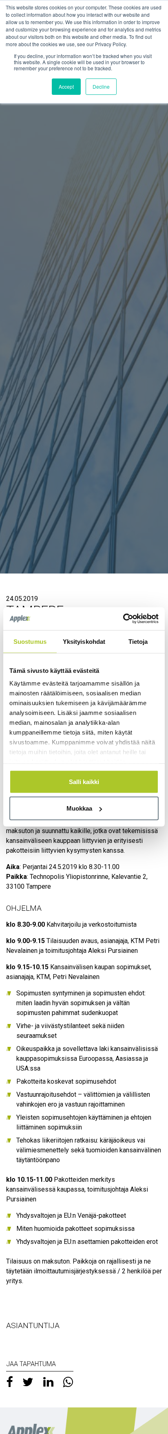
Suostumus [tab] (29, 641)
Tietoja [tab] (138, 641)
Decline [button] (101, 86)
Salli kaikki (84, 781)
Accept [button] (66, 86)
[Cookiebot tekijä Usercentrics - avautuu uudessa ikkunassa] (123, 619)
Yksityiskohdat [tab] (84, 641)
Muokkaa (79, 808)
